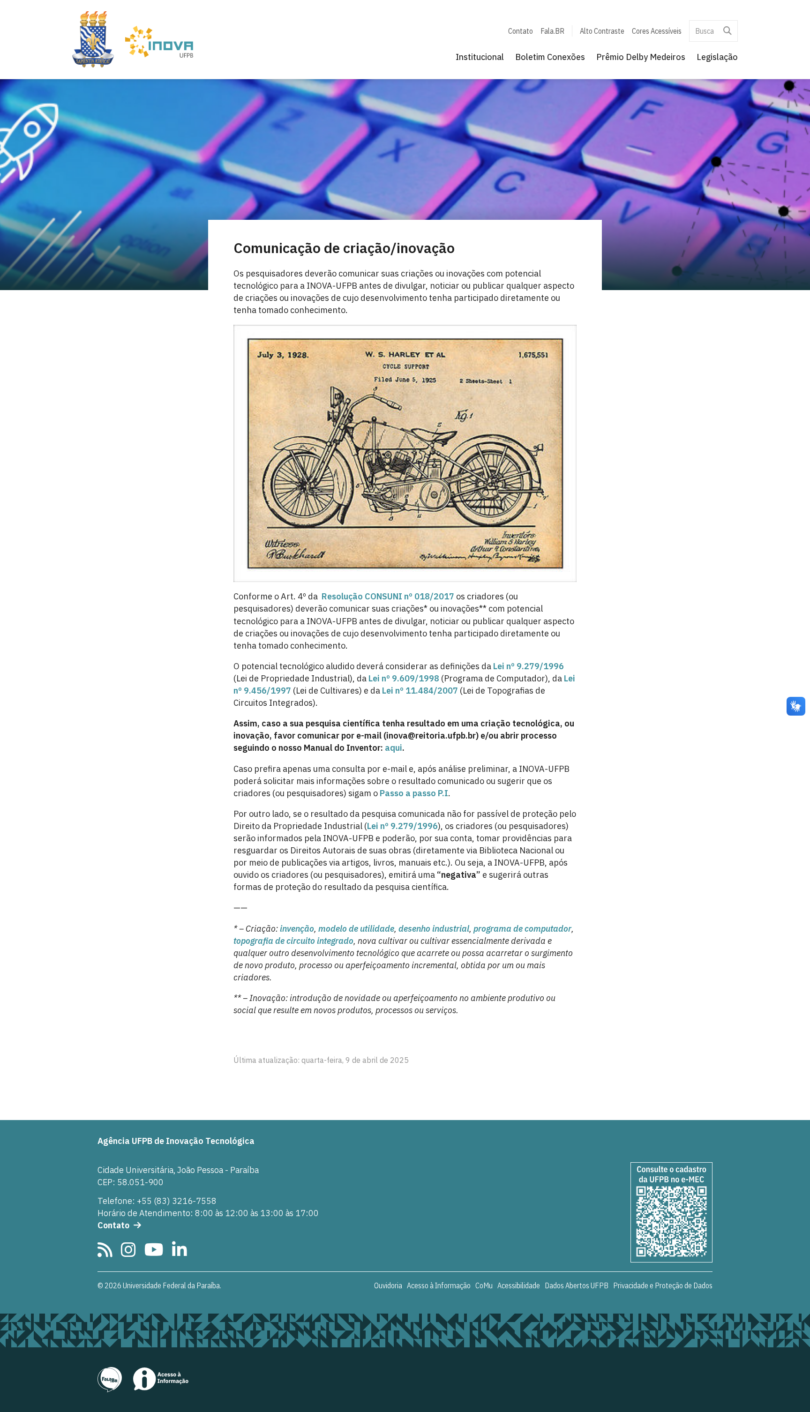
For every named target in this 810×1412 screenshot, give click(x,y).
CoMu (484, 1285)
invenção (297, 928)
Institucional (480, 57)
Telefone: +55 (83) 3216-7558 (157, 1200)
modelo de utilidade (356, 928)
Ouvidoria (388, 1285)
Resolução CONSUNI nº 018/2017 (388, 596)
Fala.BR (552, 31)
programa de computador (522, 928)
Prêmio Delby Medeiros (640, 57)
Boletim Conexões (550, 57)
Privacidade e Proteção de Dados (662, 1285)
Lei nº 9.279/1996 (528, 666)
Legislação (717, 57)
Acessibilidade (518, 1285)
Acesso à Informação (439, 1285)
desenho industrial (433, 928)
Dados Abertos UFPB (576, 1285)
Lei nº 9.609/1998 (403, 678)
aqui (393, 747)
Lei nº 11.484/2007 (420, 690)
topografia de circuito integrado (293, 940)
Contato (520, 31)
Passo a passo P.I (414, 793)
